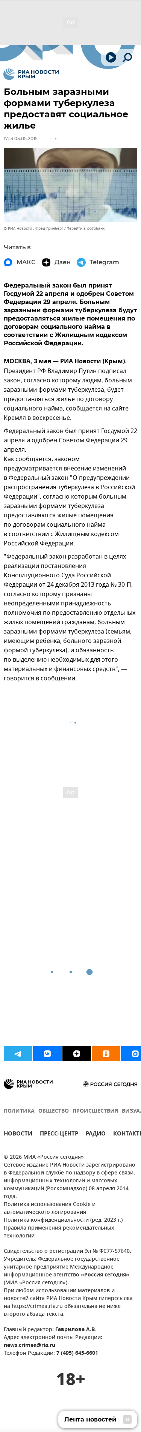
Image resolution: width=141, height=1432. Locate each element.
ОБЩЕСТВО (53, 1111)
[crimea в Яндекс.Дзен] (76, 1053)
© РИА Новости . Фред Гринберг (33, 228)
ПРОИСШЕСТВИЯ (95, 1111)
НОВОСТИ (18, 1134)
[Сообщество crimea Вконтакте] (47, 1053)
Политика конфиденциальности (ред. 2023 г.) (63, 1220)
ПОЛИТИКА (19, 1111)
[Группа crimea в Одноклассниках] (106, 1053)
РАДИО (96, 1134)
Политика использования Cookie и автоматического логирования (50, 1208)
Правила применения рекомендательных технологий (59, 1232)
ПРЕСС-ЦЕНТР (59, 1134)
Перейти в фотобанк (86, 228)
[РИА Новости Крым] (31, 74)
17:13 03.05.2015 (21, 138)
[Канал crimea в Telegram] (18, 1053)
